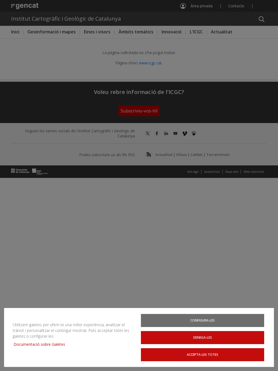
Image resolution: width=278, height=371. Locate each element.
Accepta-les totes (202, 354)
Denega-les (202, 337)
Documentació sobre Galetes (41, 344)
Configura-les (202, 320)
